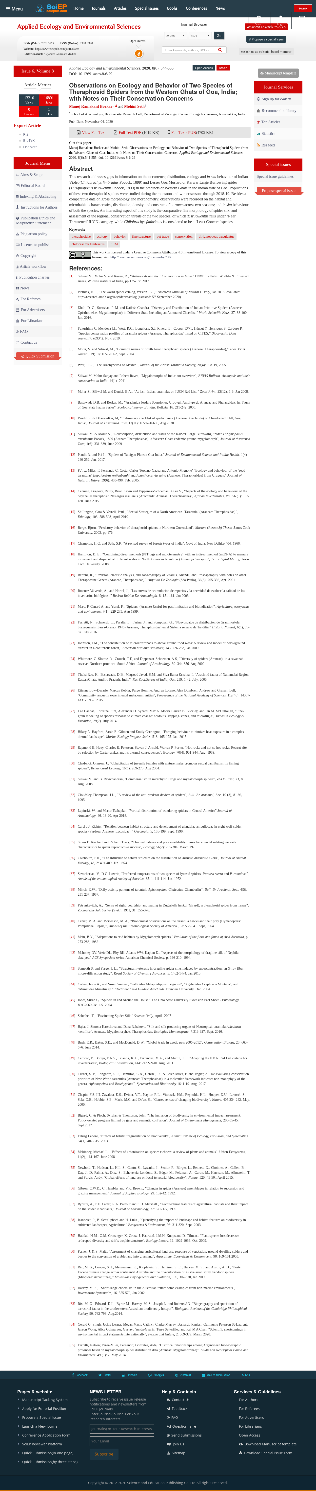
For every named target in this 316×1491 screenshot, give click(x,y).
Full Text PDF (130, 132)
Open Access (249, 1435)
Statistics (268, 133)
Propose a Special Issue (41, 1417)
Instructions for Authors (39, 207)
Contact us (28, 342)
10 (72, 418)
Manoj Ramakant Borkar (90, 106)
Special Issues (147, 8)
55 (72, 1168)
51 (72, 1095)
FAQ (23, 331)
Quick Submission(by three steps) (50, 1461)
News (220, 8)
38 (72, 889)
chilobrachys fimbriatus (88, 244)
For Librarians (31, 321)
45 (72, 1000)
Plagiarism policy (33, 234)
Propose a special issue (267, 39)
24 (72, 659)
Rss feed (267, 145)
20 (72, 591)
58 (72, 1220)
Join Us (178, 1444)
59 (72, 1236)
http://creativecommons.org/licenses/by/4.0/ (140, 257)
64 (72, 1324)
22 (72, 622)
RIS (25, 134)
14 (72, 491)
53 (72, 1136)
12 (72, 455)
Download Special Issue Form (267, 1453)
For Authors (248, 1399)
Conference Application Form (46, 1435)
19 (72, 575)
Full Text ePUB (183, 132)
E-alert (302, 24)
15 (72, 512)
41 (72, 937)
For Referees (30, 299)
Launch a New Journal (40, 1426)
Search (259, 24)
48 (72, 1042)
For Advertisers (32, 310)
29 (72, 747)
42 (72, 953)
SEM (114, 244)
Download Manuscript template (270, 1444)
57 (72, 1204)
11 (72, 434)
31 (72, 779)
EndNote (30, 146)
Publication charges (34, 277)
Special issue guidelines (275, 176)
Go (219, 35)
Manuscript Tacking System (45, 1399)
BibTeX (29, 140)
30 (72, 763)
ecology (102, 236)
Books (172, 8)
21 (72, 606)
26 (72, 690)
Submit (303, 8)
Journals (99, 8)
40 (72, 921)
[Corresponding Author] (116, 105)
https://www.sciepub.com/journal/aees (57, 49)
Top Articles (270, 122)
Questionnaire (183, 1426)
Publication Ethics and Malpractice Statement (35, 220)
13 (72, 470)
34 (72, 826)
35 (72, 842)
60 (72, 1251)
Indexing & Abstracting (38, 196)
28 (72, 732)
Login (280, 24)
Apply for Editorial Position (44, 1408)
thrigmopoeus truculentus (216, 236)
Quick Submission (39, 356)
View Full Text (93, 132)
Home (79, 8)
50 (72, 1074)
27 (72, 711)
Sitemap (178, 1453)
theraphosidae (81, 236)
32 (72, 795)
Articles (120, 8)
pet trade (163, 236)
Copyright (28, 255)
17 (72, 543)
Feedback (179, 1408)
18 (72, 554)
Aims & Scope (31, 175)
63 (72, 1304)
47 (72, 1027)
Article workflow (33, 266)
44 (72, 984)
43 (72, 968)
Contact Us (180, 1399)
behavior (120, 236)
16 (72, 528)
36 (72, 858)
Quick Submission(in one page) (47, 1453)
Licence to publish (35, 245)
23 (72, 643)
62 (72, 1288)
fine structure (141, 236)
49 (72, 1058)
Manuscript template (280, 73)
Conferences (196, 8)
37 (72, 874)
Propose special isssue (279, 191)
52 (72, 1115)
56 (72, 1188)
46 (72, 1016)
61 (72, 1267)
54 (72, 1152)
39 (72, 905)
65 (72, 1345)
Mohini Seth (134, 106)
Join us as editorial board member (268, 51)
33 (72, 811)
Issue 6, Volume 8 (37, 71)
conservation (184, 236)
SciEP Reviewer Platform (42, 1444)
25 (72, 674)
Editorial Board (33, 185)
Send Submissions (186, 1435)
